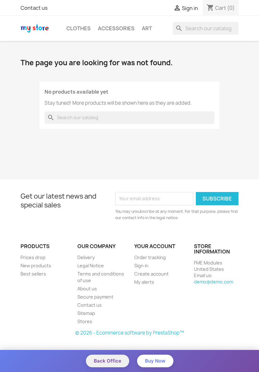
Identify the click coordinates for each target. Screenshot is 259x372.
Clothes (78, 28)
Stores (84, 321)
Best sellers (33, 274)
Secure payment (95, 297)
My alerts (144, 282)
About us (87, 289)
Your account (154, 246)
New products (36, 266)
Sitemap (86, 313)
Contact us (34, 7)
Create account (151, 274)
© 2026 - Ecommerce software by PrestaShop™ (129, 332)
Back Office (107, 361)
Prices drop (33, 257)
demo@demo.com (213, 282)
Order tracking (150, 257)
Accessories (116, 28)
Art (147, 28)
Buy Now (155, 361)
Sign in (141, 266)
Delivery (86, 257)
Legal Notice (90, 266)
